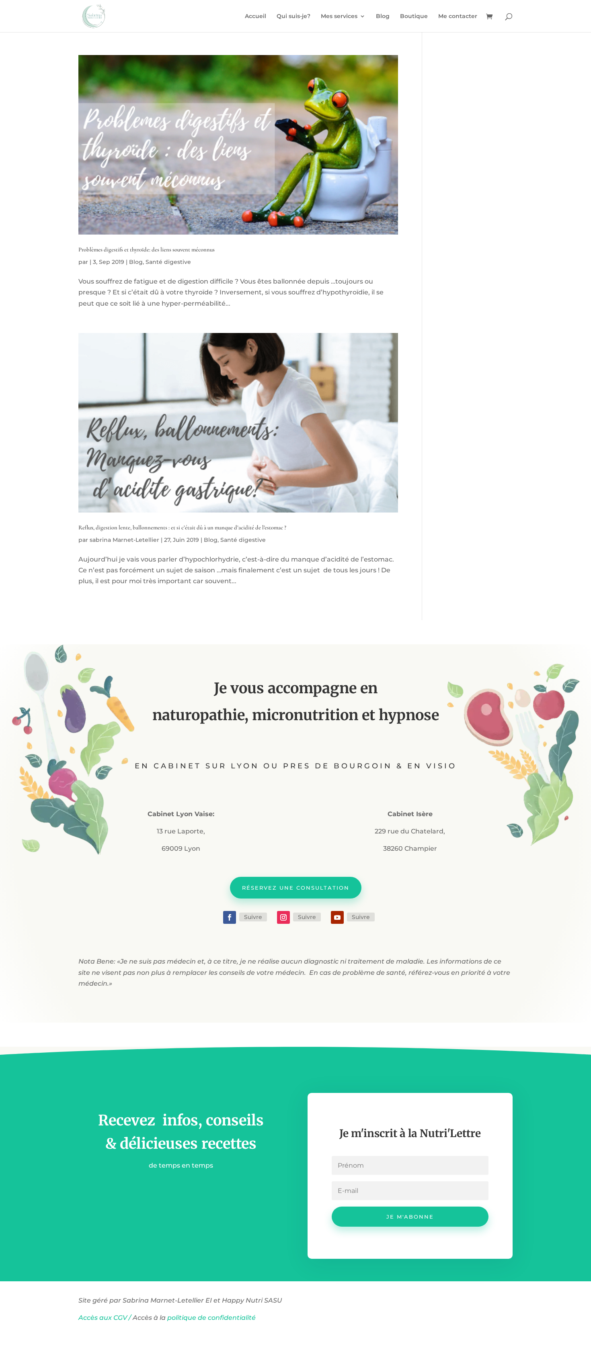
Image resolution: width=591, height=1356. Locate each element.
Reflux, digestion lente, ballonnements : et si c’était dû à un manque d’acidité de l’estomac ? (182, 527)
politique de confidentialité (212, 1317)
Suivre (253, 917)
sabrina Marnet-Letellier (124, 539)
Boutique (414, 16)
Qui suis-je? (293, 16)
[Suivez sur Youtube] (337, 917)
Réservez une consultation (295, 887)
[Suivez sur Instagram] (283, 917)
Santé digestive (168, 261)
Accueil (255, 16)
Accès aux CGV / (104, 1317)
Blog (383, 16)
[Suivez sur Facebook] (229, 917)
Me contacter (457, 16)
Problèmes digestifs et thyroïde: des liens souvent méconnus (146, 249)
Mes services (339, 16)
